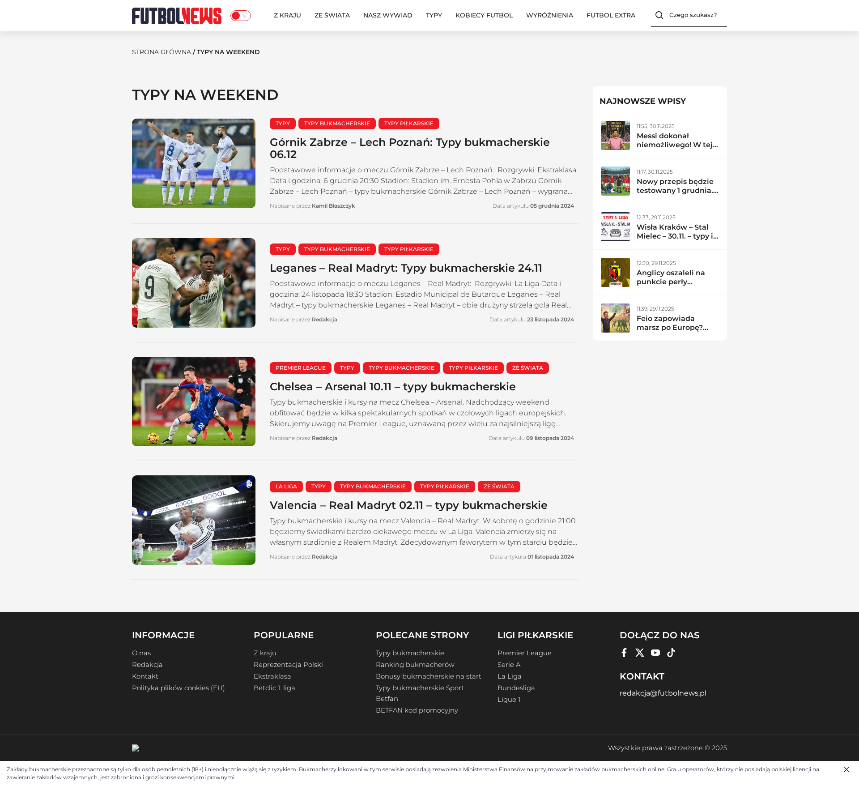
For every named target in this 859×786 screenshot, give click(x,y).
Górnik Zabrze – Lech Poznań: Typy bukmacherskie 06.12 (410, 148)
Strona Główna (161, 52)
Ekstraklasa (272, 676)
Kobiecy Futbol (484, 15)
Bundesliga (516, 688)
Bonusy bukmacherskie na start (428, 676)
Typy (434, 15)
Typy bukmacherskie (410, 653)
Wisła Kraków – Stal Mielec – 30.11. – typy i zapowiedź (675, 236)
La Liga (510, 676)
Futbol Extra (611, 15)
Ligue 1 (509, 700)
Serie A (509, 665)
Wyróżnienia (549, 15)
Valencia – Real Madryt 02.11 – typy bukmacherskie (409, 505)
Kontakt (145, 676)
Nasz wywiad (387, 15)
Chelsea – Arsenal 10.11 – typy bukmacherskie (393, 386)
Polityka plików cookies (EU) (178, 688)
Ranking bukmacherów (415, 665)
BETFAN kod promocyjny (417, 710)
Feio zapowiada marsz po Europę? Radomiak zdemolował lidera (671, 332)
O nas (141, 653)
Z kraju (287, 15)
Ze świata (332, 15)
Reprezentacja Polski (288, 665)
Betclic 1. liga (274, 688)
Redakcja (147, 665)
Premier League (525, 653)
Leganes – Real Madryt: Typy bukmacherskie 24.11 (406, 267)
